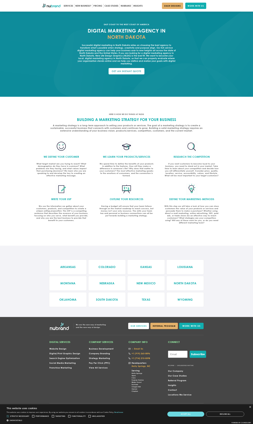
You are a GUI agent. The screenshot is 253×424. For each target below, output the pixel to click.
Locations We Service (180, 394)
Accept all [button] (186, 414)
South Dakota (107, 299)
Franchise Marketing (60, 367)
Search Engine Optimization (64, 358)
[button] (68, 6)
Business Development (101, 349)
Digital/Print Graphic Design (64, 353)
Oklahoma (68, 299)
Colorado (106, 267)
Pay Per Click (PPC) (99, 363)
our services (139, 326)
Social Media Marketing (62, 363)
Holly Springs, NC (141, 366)
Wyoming (185, 299)
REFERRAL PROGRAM (164, 326)
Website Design (57, 349)
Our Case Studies (177, 376)
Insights (172, 385)
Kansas (146, 267)
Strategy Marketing (99, 358)
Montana (68, 283)
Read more (118, 412)
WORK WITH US (196, 6)
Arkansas (68, 267)
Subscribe (198, 354)
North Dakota (185, 283)
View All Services (98, 367)
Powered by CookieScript (241, 423)
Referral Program (177, 380)
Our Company (175, 371)
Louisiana (185, 267)
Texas (146, 299)
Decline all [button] (225, 414)
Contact (172, 390)
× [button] (250, 407)
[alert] (126, 414)
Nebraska (107, 283)
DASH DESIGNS (172, 6)
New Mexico (146, 283)
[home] (51, 6)
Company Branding (99, 353)
